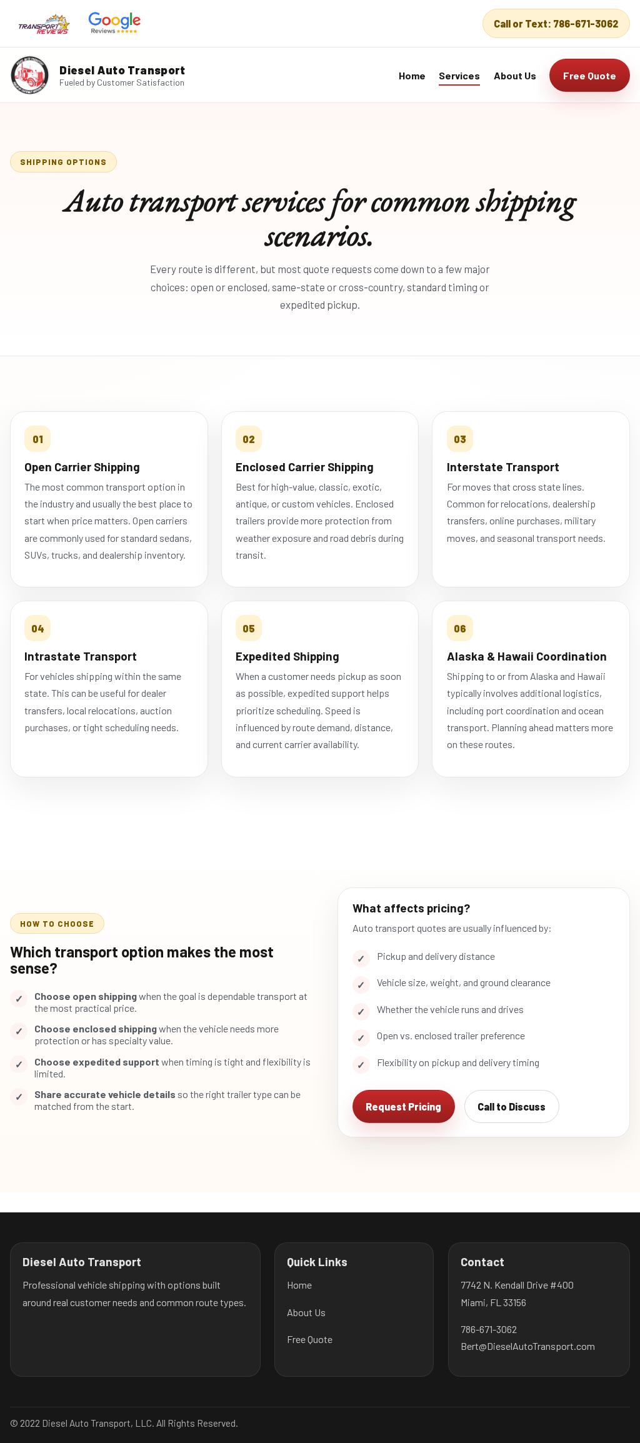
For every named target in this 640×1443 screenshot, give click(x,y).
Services (459, 75)
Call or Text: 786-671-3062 (556, 23)
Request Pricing (403, 1106)
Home (412, 75)
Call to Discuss (512, 1106)
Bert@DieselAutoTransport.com (528, 1346)
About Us (515, 75)
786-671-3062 (489, 1329)
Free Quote (589, 75)
